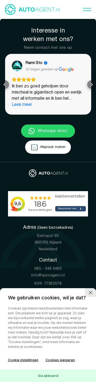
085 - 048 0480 (48, 263)
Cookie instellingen (23, 360)
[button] (5, 81)
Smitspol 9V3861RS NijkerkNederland (48, 236)
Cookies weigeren (60, 360)
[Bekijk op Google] (21, 66)
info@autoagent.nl (48, 269)
